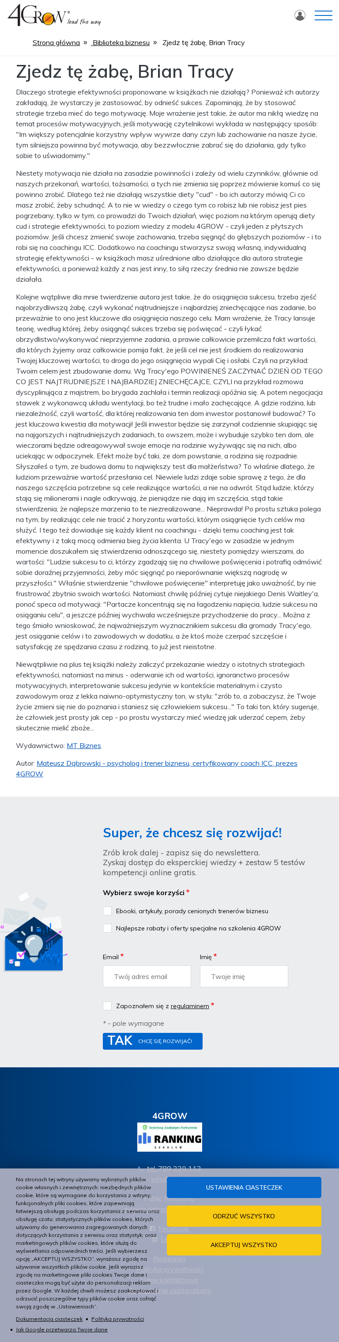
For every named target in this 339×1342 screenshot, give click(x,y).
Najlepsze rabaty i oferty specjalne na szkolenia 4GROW (198, 928)
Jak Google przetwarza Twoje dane (62, 1329)
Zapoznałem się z (162, 1006)
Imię (206, 957)
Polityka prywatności (117, 1319)
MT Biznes (84, 745)
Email (111, 957)
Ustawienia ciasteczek (244, 1187)
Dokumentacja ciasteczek (49, 1319)
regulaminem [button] (190, 1006)
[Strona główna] (54, 13)
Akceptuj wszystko (244, 1244)
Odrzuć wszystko (244, 1216)
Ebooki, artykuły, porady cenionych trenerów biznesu (192, 911)
